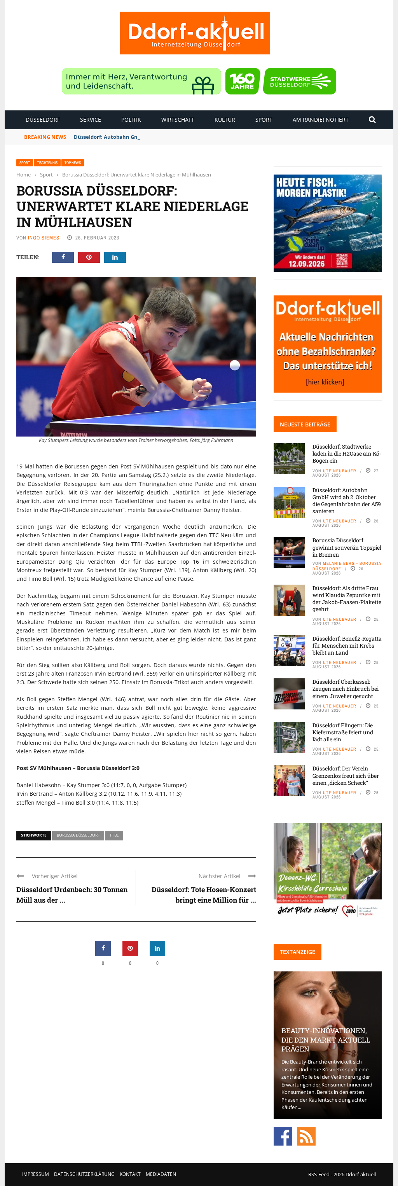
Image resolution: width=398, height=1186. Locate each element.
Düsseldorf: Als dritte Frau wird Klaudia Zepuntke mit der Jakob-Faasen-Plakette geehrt (346, 598)
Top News (73, 162)
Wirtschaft (177, 119)
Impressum (35, 1174)
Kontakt (130, 1174)
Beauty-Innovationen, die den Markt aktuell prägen (325, 1039)
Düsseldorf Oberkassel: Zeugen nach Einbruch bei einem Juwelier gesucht (345, 688)
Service (90, 119)
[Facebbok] (283, 1135)
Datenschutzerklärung (84, 1174)
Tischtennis (47, 162)
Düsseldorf (43, 119)
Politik (131, 119)
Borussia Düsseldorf (78, 835)
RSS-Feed (319, 1174)
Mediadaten (161, 1174)
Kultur (225, 119)
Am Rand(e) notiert (321, 119)
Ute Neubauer (339, 470)
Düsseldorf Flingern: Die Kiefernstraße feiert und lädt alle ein (342, 732)
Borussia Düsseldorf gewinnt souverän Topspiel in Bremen (346, 547)
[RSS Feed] (306, 1135)
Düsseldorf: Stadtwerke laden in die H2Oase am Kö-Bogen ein (346, 453)
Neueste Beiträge (305, 424)
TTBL (114, 835)
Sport (263, 119)
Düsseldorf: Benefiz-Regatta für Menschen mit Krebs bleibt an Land (347, 645)
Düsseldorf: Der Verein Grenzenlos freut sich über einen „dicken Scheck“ (345, 775)
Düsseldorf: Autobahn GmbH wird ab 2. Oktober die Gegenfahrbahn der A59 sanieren (180, 136)
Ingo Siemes (43, 237)
